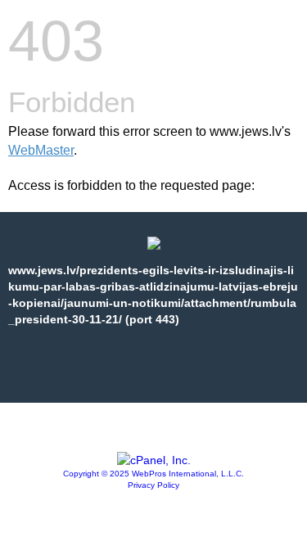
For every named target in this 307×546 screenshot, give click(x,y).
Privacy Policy (153, 485)
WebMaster (41, 150)
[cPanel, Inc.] (154, 460)
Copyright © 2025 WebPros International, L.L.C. (153, 473)
